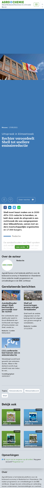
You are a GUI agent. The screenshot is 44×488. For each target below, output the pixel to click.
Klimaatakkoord (32, 391)
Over (4, 471)
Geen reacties (24, 200)
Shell (5, 396)
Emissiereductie (15, 391)
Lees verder (21, 247)
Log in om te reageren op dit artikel (19, 459)
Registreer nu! (18, 462)
